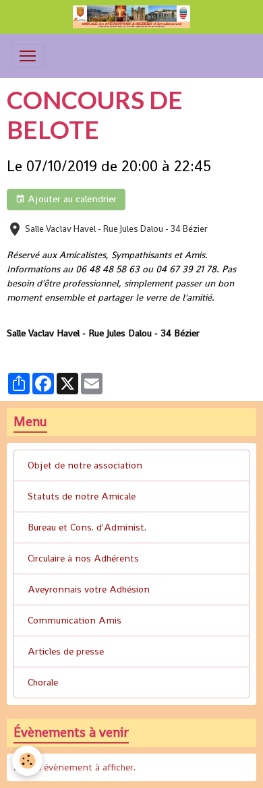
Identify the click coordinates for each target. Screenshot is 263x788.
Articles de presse (66, 651)
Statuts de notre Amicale (82, 496)
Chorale (43, 682)
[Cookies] (27, 761)
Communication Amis (74, 620)
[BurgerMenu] (28, 55)
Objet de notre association (85, 465)
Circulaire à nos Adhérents (83, 558)
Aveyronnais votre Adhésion (89, 589)
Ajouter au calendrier (71, 199)
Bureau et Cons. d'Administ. (87, 527)
